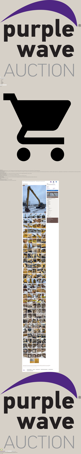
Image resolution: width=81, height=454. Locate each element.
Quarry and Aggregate (59, 171)
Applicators (6, 170)
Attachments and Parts (10, 171)
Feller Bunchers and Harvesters (3, 173)
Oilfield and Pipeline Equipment (54, 171)
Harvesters (13, 170)
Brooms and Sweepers (25, 171)
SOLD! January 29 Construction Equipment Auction (29, 181)
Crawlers (34, 171)
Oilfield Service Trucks (8, 180)
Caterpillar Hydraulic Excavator (30, 370)
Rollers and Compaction (63, 171)
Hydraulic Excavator (38, 369)
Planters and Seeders (34, 170)
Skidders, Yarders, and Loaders (29, 173)
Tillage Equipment (38, 170)
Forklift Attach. (8, 174)
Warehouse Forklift (17, 174)
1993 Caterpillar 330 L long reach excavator (40, 181)
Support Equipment (2, 176)
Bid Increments (48, 222)
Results (2, 81)
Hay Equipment (16, 170)
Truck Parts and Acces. (12, 180)
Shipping (2, 83)
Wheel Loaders (3, 172)
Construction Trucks (4, 180)
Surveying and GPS (78, 171)
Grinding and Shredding (15, 173)
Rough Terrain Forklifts (68, 171)
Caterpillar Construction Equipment (44, 369)
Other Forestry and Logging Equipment (22, 173)
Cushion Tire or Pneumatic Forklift (3, 174)
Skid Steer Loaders (74, 171)
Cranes (32, 171)
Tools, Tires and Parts (2, 177)
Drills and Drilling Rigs (37, 171)
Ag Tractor (4, 170)
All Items (1, 86)
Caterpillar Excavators (51, 369)
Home (23, 181)
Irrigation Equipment (20, 170)
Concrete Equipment (30, 171)
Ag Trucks (1, 180)
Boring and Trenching (21, 171)
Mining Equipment (44, 171)
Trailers (0, 178)
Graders (42, 171)
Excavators (40, 171)
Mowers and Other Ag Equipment (29, 170)
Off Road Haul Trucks (48, 171)
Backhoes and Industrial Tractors (16, 171)
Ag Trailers (1, 179)
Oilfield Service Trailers (8, 179)
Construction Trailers (4, 179)
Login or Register (3, 78)
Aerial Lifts (1, 171)
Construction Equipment (29, 369)
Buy (1, 80)
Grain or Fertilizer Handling (9, 170)
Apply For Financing (52, 190)
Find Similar (48, 221)
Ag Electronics (1, 170)
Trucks (15, 180)
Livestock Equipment (24, 170)
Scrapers (71, 171)
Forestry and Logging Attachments (9, 173)
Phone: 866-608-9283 (7, 452)
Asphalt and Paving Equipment (5, 171)
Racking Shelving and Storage (12, 174)
